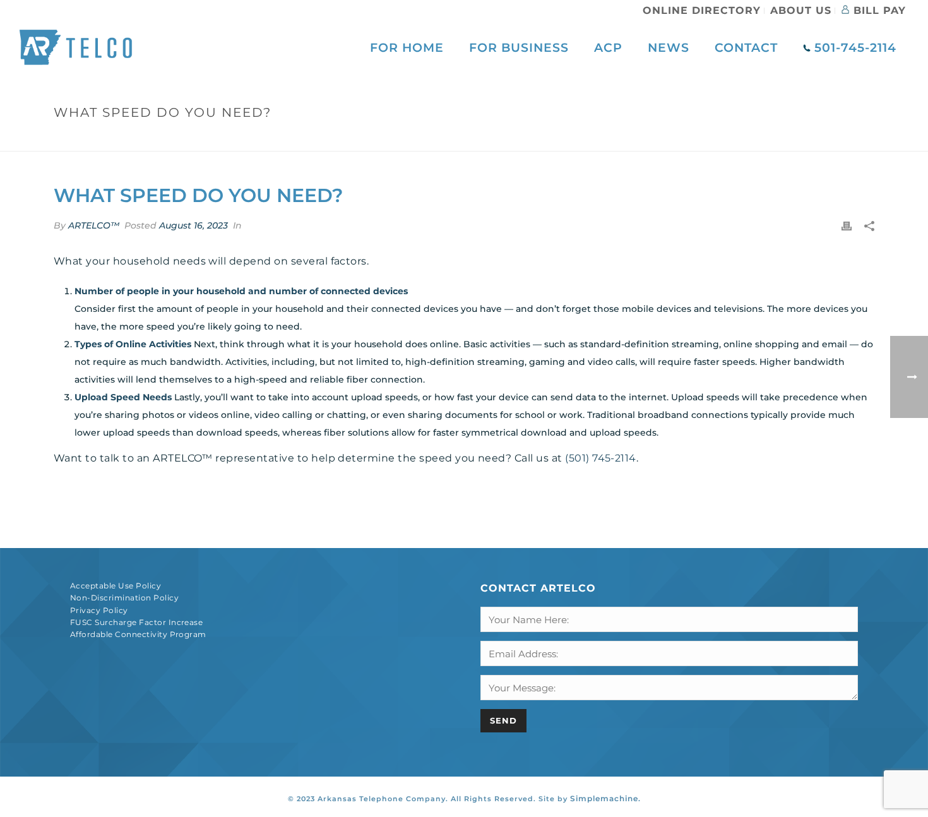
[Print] (847, 225)
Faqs (734, 139)
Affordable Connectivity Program (138, 634)
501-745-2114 (853, 47)
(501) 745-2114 (600, 458)
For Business (519, 47)
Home (703, 139)
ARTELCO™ (93, 225)
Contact (746, 47)
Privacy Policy (99, 610)
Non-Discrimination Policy (124, 597)
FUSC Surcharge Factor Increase (136, 622)
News (668, 47)
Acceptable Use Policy (115, 585)
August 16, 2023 (193, 225)
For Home (407, 47)
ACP (608, 47)
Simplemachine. (605, 798)
